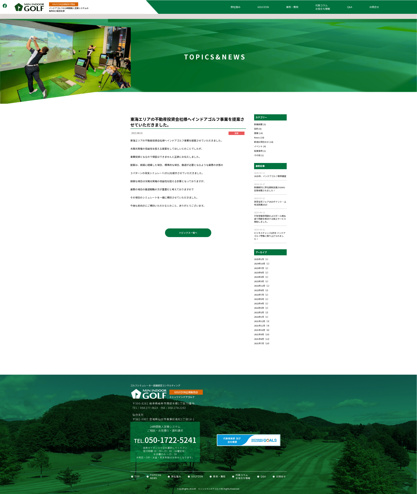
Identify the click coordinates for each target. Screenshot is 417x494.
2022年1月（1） (261, 316)
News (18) (259, 137)
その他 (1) (259, 155)
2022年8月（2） (261, 290)
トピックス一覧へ (188, 232)
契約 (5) (258, 128)
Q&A (349, 7)
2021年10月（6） (262, 330)
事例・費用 (292, 7)
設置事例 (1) (260, 150)
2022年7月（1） (261, 294)
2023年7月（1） (261, 268)
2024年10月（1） (262, 263)
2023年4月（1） (261, 276)
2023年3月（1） (261, 281)
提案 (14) (258, 133)
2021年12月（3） (262, 321)
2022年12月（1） (262, 285)
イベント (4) (260, 146)
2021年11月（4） (262, 325)
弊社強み (235, 7)
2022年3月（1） (261, 307)
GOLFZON (263, 7)
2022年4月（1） (261, 303)
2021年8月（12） (262, 338)
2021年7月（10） (262, 343)
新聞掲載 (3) (260, 124)
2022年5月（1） (261, 299)
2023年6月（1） (261, 272)
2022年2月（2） (261, 312)
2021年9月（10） (262, 334)
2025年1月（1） (261, 259)
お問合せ (374, 7)
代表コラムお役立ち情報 (322, 7)
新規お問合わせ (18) (263, 141)
